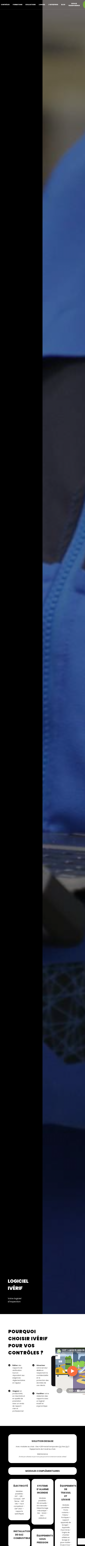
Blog (63, 5)
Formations (17, 5)
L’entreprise (53, 5)
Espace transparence (74, 5)
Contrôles (5, 5)
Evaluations (31, 5)
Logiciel (42, 5)
